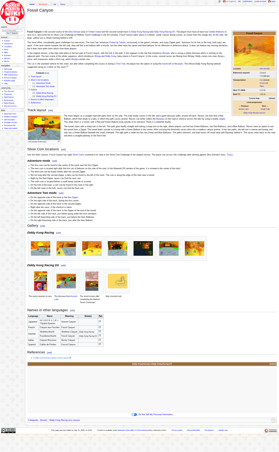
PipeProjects (9, 97)
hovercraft (166, 64)
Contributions (248, 1)
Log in (273, 1)
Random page (9, 81)
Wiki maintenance (11, 75)
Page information (10, 128)
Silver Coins (78, 155)
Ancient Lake (243, 109)
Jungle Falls (265, 109)
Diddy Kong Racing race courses (64, 420)
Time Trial (120, 64)
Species (7, 58)
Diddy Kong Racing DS (164, 32)
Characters (8, 44)
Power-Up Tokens (117, 42)
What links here (10, 114)
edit (50, 110)
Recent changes (10, 78)
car (32, 64)
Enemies (7, 55)
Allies (6, 52)
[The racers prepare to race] (40, 281)
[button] (272, 98)
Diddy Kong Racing (140, 32)
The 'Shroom (9, 91)
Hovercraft (264, 83)
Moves (6, 61)
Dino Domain (265, 69)
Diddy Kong (110, 56)
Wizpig (97, 56)
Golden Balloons (216, 32)
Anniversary (9, 100)
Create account (260, 1)
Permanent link (10, 125)
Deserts (43, 420)
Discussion (43, 4)
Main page (8, 69)
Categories (33, 420)
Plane (262, 86)
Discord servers (10, 106)
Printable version (10, 122)
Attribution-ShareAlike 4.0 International (132, 430)
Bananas (160, 119)
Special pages (9, 120)
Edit (54, 4)
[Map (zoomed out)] (117, 281)
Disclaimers (209, 430)
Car (261, 80)
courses (254, 113)
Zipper (222, 119)
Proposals (8, 94)
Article (32, 4)
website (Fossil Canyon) (52, 358)
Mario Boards (9, 103)
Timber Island (94, 32)
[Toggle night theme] (219, 1)
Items (6, 49)
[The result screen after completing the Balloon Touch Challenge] (92, 281)
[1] (67, 66)
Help (6, 83)
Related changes (10, 117)
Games (7, 41)
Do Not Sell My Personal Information (156, 414)
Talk (239, 1)
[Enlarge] (59, 141)
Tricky (229, 155)
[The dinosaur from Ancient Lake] (66, 281)
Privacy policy (177, 430)
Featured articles (10, 72)
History (63, 4)
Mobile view (223, 430)
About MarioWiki (193, 430)
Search (4, 27)
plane (29, 59)
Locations (8, 46)
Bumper (166, 53)
